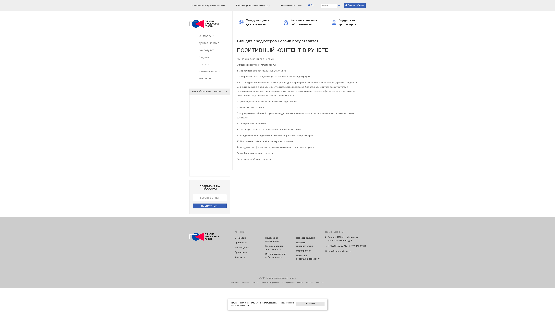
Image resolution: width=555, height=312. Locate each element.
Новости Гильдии (305, 238)
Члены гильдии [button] (208, 71)
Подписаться (209, 206)
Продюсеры (241, 252)
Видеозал (205, 57)
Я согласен (310, 304)
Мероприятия (303, 251)
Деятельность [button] (208, 43)
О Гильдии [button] (205, 36)
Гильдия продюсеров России (204, 22)
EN (311, 5)
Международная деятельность (274, 247)
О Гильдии (240, 238)
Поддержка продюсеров (272, 239)
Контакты (205, 78)
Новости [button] (204, 64)
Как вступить (207, 50)
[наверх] (546, 304)
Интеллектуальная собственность (275, 256)
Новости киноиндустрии (304, 244)
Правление (241, 243)
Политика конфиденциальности (308, 257)
